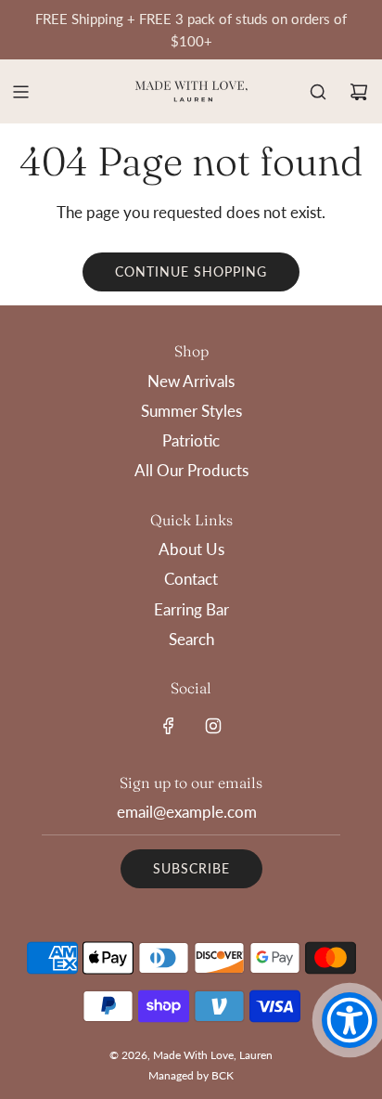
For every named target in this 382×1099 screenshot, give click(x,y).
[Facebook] (168, 725)
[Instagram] (213, 725)
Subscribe (191, 868)
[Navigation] (20, 91)
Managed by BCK (191, 1075)
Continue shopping (191, 271)
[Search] (318, 91)
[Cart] (358, 91)
